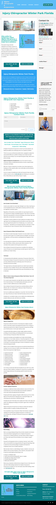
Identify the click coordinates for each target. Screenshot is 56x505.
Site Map (2, 497)
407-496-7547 (48, 4)
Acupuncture (29, 491)
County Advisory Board (21, 495)
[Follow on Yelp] (50, 502)
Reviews (30, 4)
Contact (36, 4)
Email (41, 48)
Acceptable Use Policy (43, 104)
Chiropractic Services (31, 489)
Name (41, 42)
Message (41, 67)
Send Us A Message (26, 64)
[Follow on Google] (53, 502)
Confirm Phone (43, 61)
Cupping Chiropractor (31, 493)
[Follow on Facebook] (48, 502)
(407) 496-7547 (18, 174)
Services (23, 4)
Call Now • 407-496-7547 (11, 65)
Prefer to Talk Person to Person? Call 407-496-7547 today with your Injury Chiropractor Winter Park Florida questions (19, 136)
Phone (41, 55)
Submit (31, 129)
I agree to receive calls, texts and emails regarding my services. (46, 84)
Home (18, 4)
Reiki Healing (29, 495)
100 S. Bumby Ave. (50, 492)
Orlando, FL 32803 (46, 493)
